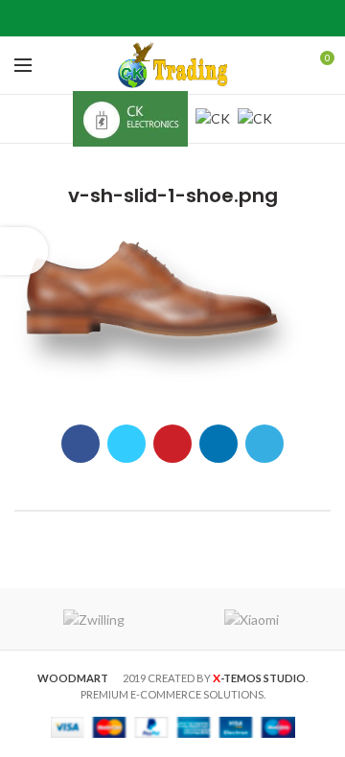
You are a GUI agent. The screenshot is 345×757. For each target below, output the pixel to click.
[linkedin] (197, 18)
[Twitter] (149, 18)
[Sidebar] (24, 251)
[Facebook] (125, 18)
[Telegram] (221, 18)
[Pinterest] (173, 18)
